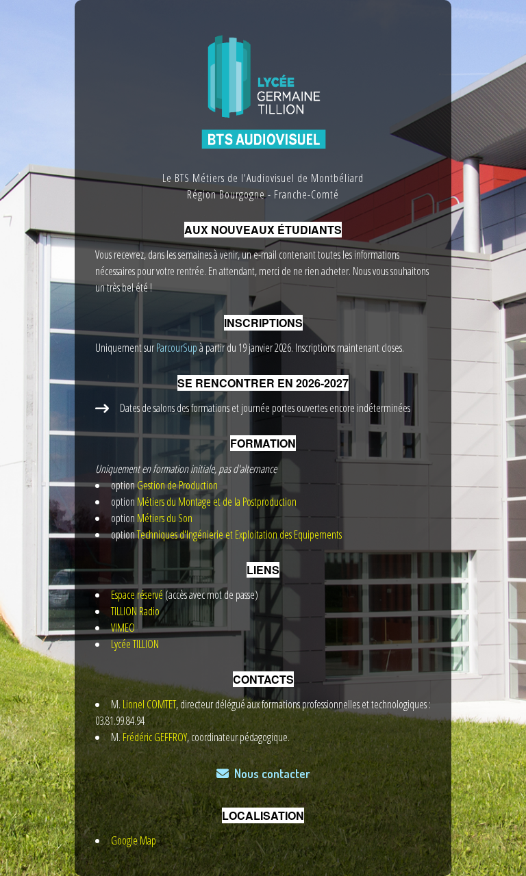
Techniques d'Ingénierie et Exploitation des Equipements (239, 534)
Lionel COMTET (149, 704)
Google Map (133, 840)
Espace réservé (137, 594)
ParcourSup (175, 347)
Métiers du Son (164, 518)
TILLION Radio (135, 611)
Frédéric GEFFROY (155, 737)
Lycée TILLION (135, 644)
